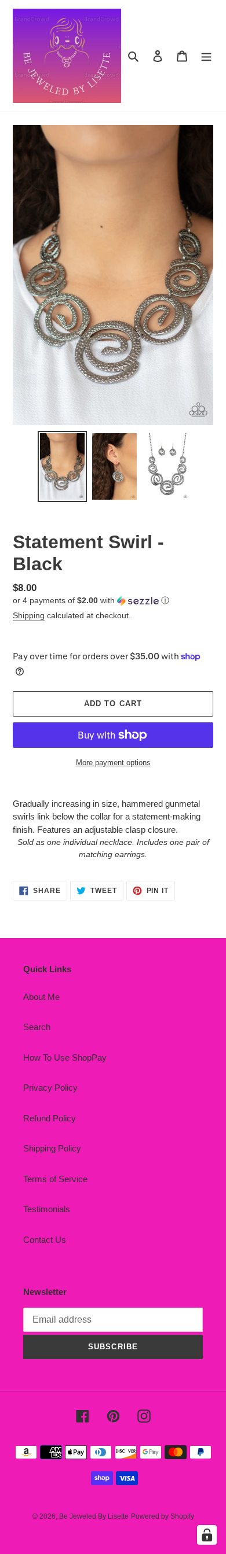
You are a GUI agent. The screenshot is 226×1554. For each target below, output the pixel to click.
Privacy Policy (50, 1087)
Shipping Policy (52, 1148)
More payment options (113, 762)
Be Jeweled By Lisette (94, 1516)
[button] (91, 600)
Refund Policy (49, 1118)
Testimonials (46, 1209)
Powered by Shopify (162, 1516)
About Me (41, 997)
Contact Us (44, 1240)
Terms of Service (55, 1179)
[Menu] (206, 55)
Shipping (29, 615)
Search (36, 1027)
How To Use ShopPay (65, 1057)
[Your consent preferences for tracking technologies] (207, 1535)
